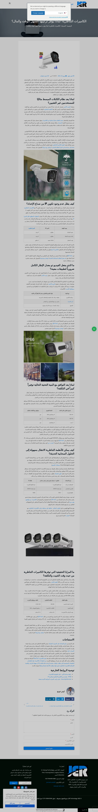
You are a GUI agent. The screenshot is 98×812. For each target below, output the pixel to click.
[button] (10, 3)
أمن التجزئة (70, 301)
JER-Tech (69, 256)
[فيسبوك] (26, 787)
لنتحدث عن (51, 443)
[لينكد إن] (14, 787)
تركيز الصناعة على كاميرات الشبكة (58, 643)
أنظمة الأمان (54, 582)
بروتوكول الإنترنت (69, 289)
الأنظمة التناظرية (48, 109)
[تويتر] (22, 787)
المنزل (71, 4)
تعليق (72, 719)
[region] (20, 799)
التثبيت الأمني (67, 107)
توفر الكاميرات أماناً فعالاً (40, 658)
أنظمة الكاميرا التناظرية (59, 145)
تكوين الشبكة (58, 473)
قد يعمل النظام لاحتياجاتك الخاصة (57, 258)
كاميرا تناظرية (32, 228)
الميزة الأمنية (52, 284)
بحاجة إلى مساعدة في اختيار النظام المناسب (63, 147)
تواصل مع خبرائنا (46, 147)
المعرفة (63, 26)
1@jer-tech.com (51, 782)
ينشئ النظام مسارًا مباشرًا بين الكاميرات (52, 120)
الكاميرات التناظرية (29, 208)
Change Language (38, 13)
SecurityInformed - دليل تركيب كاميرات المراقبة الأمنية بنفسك (54, 679)
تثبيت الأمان (44, 275)
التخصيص (27, 803)
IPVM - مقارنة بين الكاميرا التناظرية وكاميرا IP (59, 677)
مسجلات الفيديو (56, 465)
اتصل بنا (67, 515)
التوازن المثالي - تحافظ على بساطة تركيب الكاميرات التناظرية (44, 508)
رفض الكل (12, 803)
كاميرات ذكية (71, 651)
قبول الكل (20, 806)
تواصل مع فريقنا (44, 258)
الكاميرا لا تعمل (54, 250)
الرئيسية (69, 26)
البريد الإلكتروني (70, 740)
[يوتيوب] (18, 787)
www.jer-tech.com (59, 786)
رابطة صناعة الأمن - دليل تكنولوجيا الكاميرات (59, 674)
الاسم (72, 734)
